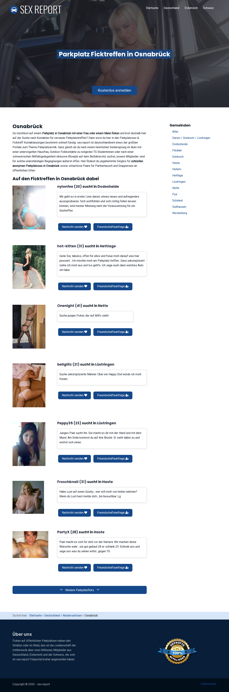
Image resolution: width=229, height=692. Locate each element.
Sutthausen (179, 206)
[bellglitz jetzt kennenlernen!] (29, 385)
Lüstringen (179, 181)
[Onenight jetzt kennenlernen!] (29, 327)
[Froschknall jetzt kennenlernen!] (28, 497)
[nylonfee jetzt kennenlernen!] (29, 207)
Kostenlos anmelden (114, 90)
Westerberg (179, 213)
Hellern (176, 169)
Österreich (191, 8)
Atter (175, 131)
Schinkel (177, 200)
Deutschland (171, 8)
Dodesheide (180, 144)
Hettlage (177, 175)
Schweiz (208, 8)
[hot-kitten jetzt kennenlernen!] (29, 267)
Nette (175, 188)
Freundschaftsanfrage (111, 227)
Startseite (152, 8)
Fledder (177, 150)
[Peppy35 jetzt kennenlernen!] (29, 444)
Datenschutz (208, 684)
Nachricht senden (73, 227)
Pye (174, 194)
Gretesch (178, 156)
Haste (176, 163)
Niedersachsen (72, 615)
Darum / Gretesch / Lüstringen (191, 138)
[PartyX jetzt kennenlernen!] (30, 544)
